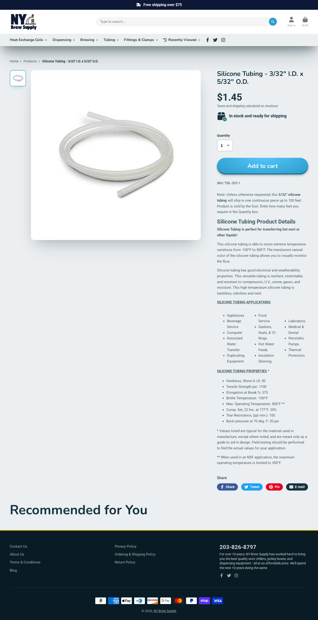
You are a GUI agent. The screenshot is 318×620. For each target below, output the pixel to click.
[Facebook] (207, 40)
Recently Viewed (182, 39)
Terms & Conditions (25, 562)
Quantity (223, 135)
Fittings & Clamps (139, 39)
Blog (13, 570)
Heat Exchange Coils (26, 39)
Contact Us (18, 546)
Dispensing (62, 39)
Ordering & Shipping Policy (135, 554)
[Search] (273, 22)
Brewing (87, 39)
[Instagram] (223, 40)
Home (14, 61)
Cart (305, 22)
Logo (45, 22)
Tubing (109, 39)
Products (30, 61)
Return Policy (125, 562)
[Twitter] (215, 40)
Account (291, 22)
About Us (17, 554)
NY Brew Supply (165, 611)
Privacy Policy (125, 546)
